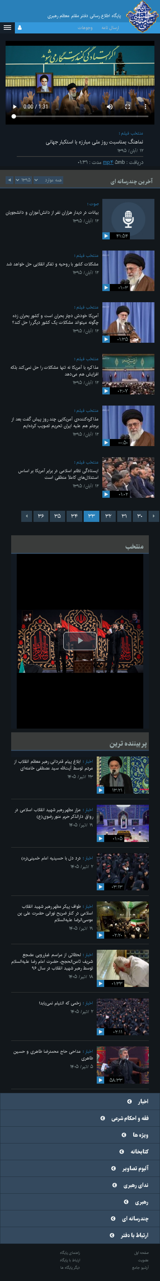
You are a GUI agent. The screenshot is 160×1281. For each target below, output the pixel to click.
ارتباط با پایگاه (70, 1260)
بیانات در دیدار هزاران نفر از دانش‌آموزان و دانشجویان (52, 212)
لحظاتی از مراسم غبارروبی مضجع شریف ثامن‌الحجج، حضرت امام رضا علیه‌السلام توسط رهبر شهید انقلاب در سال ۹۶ (52, 961)
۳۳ (91, 516)
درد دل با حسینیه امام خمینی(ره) (51, 858)
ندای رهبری (136, 1185)
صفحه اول (141, 1253)
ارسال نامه (110, 27)
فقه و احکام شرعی (130, 1118)
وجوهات (85, 27)
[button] (7, 27)
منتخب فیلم (132, 133)
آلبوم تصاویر (135, 1169)
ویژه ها (140, 1135)
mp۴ (108, 162)
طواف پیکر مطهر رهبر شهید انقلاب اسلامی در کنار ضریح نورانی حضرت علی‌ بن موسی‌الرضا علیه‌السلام (55, 913)
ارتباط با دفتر (134, 1236)
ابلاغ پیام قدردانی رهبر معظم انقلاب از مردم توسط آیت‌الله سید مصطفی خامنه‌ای (53, 765)
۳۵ (57, 516)
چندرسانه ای (135, 1219)
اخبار (89, 761)
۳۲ (108, 516)
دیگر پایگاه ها (70, 1268)
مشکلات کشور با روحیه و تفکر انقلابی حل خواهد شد (52, 264)
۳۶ (41, 516)
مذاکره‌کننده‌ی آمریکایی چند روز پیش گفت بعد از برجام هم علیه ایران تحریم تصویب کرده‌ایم (55, 422)
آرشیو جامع (140, 1268)
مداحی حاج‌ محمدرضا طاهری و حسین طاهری (53, 1055)
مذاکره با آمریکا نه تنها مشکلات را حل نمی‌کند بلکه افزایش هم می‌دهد (54, 371)
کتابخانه (139, 1152)
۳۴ (74, 516)
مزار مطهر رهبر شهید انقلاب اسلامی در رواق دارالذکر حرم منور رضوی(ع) (54, 813)
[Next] (26, 516)
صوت (94, 203)
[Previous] (153, 516)
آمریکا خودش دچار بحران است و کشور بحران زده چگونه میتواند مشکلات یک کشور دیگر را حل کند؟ (55, 319)
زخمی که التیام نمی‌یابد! (60, 1003)
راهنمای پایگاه (70, 1253)
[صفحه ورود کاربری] (20, 27)
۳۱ (124, 516)
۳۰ (140, 516)
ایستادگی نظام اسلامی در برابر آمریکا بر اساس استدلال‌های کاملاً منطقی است (58, 474)
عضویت (143, 1260)
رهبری (141, 1202)
